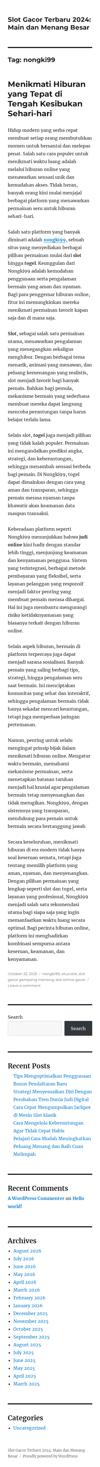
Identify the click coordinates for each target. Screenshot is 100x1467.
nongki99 (55, 239)
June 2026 (24, 1266)
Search (15, 1017)
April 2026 (24, 1282)
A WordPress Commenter (36, 1198)
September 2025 (31, 1337)
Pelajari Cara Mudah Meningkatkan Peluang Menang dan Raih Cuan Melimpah (52, 1146)
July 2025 (23, 1352)
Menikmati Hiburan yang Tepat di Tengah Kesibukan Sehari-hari (47, 98)
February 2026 (29, 1298)
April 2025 (24, 1376)
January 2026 (28, 1305)
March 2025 (26, 1384)
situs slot (69, 973)
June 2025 (24, 1360)
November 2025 (31, 1321)
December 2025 (30, 1313)
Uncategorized (29, 1428)
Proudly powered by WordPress (50, 1456)
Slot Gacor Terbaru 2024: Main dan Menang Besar (49, 23)
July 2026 (23, 1258)
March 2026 (26, 1290)
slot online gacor (71, 979)
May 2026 (24, 1274)
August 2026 (27, 1251)
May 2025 (24, 1368)
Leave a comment (24, 985)
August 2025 (27, 1344)
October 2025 (28, 1329)
